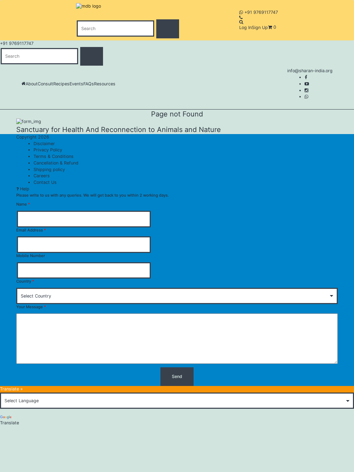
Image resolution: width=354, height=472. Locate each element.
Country (25, 281)
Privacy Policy (48, 149)
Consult (45, 83)
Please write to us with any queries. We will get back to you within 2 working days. (92, 195)
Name (23, 204)
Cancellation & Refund (56, 163)
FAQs (88, 83)
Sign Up (260, 27)
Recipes (61, 83)
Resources (104, 83)
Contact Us (45, 182)
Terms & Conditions (54, 156)
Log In (245, 27)
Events (76, 83)
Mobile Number (30, 255)
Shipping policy (49, 169)
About (32, 83)
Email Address (31, 230)
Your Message (31, 306)
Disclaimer (44, 143)
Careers (42, 175)
